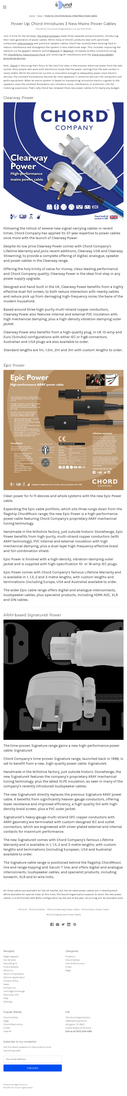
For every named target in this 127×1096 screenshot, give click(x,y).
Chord (14, 65)
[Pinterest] (74, 924)
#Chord (23, 909)
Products (70, 956)
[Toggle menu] (4, 7)
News (6, 984)
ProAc (68, 967)
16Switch (68, 50)
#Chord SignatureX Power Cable (63, 914)
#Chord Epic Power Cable (95, 909)
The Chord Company (48, 35)
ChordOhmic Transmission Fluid (26, 54)
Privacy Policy (10, 980)
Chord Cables (72, 960)
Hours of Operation (13, 973)
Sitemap (7, 1001)
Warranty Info (11, 994)
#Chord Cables (37, 909)
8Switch (55, 50)
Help (5, 998)
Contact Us (9, 987)
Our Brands (9, 960)
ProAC (6, 1027)
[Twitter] (63, 924)
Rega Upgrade (10, 956)
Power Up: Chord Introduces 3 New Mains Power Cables (63, 24)
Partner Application (14, 977)
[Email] (57, 924)
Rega (68, 970)
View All (7, 1031)
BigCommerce (20, 1084)
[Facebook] (52, 924)
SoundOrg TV (10, 963)
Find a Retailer (11, 967)
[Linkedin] (68, 924)
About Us (8, 970)
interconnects (25, 43)
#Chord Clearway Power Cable (63, 909)
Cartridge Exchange (14, 991)
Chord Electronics (75, 963)
